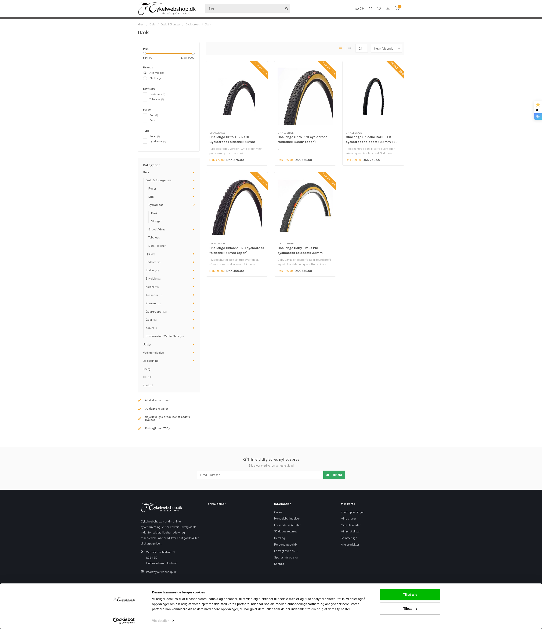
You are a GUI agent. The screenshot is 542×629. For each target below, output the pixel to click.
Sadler (152, 270)
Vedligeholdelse (153, 352)
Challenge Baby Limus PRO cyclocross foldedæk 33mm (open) (300, 253)
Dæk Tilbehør (157, 245)
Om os (278, 512)
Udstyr (147, 344)
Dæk (154, 213)
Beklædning (151, 360)
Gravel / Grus (156, 229)
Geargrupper (156, 311)
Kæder (152, 286)
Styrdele (153, 278)
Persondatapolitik (285, 544)
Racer (154, 136)
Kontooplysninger (352, 512)
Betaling (279, 538)
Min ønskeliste (350, 531)
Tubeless (156, 99)
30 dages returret (285, 531)
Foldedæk (157, 94)
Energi (147, 369)
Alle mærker (156, 72)
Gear (151, 319)
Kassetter (154, 295)
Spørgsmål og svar (286, 557)
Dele (146, 172)
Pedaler (153, 262)
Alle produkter (350, 544)
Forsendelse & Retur (287, 525)
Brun (153, 120)
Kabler (151, 328)
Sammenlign (349, 538)
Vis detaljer (160, 620)
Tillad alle (410, 594)
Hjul (150, 254)
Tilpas (407, 608)
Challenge (155, 78)
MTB (151, 196)
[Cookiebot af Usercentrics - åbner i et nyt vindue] (123, 621)
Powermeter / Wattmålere (165, 336)
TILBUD (147, 377)
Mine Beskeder (351, 525)
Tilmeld (336, 475)
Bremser (153, 303)
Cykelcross (157, 141)
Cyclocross (155, 204)
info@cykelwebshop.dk (161, 572)
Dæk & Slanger (158, 180)
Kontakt (148, 385)
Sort (153, 115)
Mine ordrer (348, 518)
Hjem (141, 24)
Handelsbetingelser (287, 518)
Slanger (156, 221)
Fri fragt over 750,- (286, 551)
